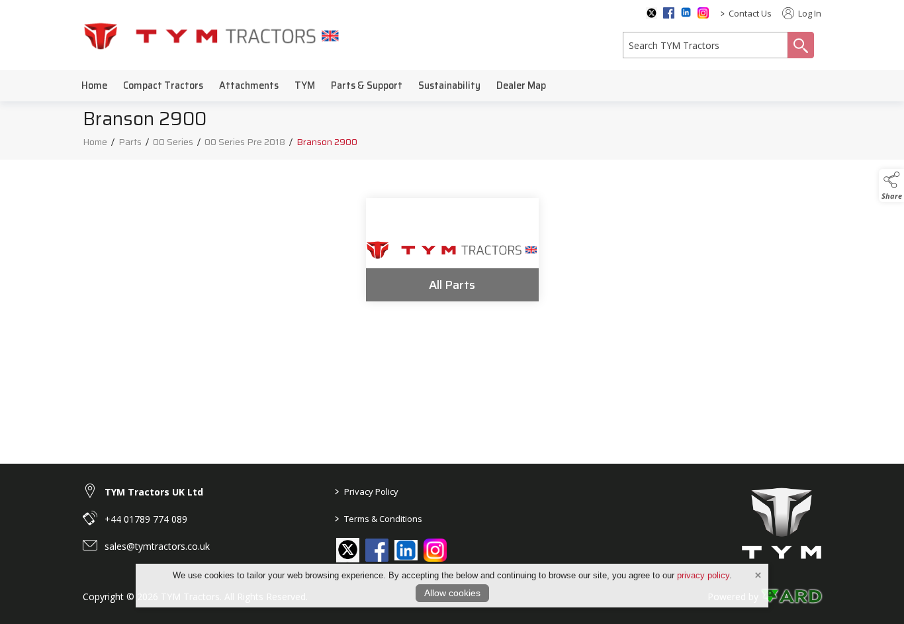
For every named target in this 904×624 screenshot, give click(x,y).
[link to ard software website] (791, 596)
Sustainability (449, 85)
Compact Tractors (163, 85)
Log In (808, 13)
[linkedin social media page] (686, 12)
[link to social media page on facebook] (376, 550)
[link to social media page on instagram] (435, 550)
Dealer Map (521, 85)
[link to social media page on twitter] (347, 549)
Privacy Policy (366, 491)
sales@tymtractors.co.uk (157, 546)
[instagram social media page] (703, 13)
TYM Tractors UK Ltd (154, 492)
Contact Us (750, 13)
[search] (705, 45)
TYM (304, 85)
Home (94, 85)
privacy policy (703, 575)
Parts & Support (366, 85)
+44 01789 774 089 (146, 519)
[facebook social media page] (668, 13)
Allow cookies (452, 593)
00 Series (173, 141)
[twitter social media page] (651, 13)
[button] (891, 185)
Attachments (249, 85)
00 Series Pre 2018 (244, 141)
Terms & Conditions (378, 518)
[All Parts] (452, 250)
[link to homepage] (212, 35)
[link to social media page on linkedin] (406, 551)
